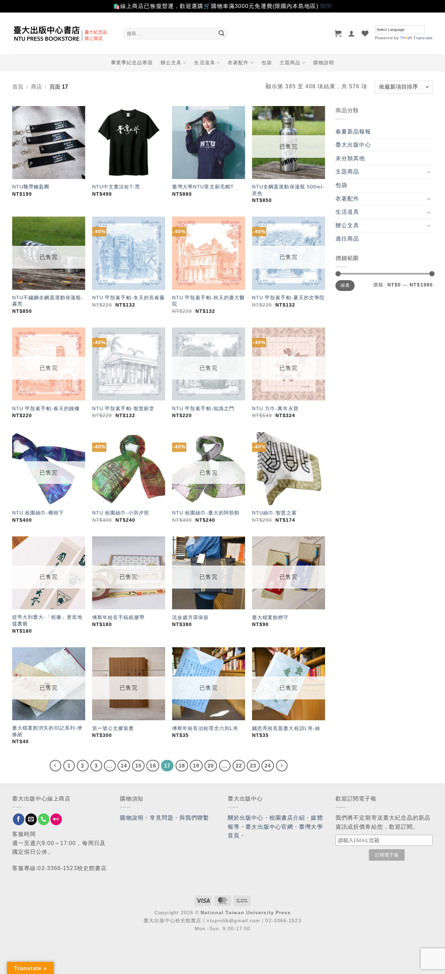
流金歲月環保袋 (190, 617)
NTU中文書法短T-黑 (116, 186)
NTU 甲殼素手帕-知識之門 (203, 408)
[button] (338, 33)
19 (196, 766)
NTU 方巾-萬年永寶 (275, 408)
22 (239, 766)
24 (268, 766)
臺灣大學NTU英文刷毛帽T (203, 186)
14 (124, 766)
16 (152, 766)
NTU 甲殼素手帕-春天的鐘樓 (46, 408)
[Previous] (56, 766)
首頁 (17, 87)
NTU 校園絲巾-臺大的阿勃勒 (206, 513)
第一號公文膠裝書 (113, 728)
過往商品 (347, 239)
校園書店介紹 (287, 818)
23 (253, 766)
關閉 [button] (326, 6)
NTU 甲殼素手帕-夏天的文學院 (288, 297)
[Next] (282, 766)
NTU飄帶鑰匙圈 (31, 186)
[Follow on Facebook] (18, 819)
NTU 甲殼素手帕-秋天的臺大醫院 (208, 301)
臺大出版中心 (353, 145)
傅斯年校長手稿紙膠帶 (118, 617)
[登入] (351, 33)
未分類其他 (350, 158)
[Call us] (43, 819)
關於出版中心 (246, 818)
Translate (423, 38)
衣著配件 (238, 62)
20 (211, 766)
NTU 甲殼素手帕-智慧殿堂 (123, 408)
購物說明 (323, 62)
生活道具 (204, 62)
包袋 (266, 62)
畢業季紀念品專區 (132, 62)
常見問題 (161, 818)
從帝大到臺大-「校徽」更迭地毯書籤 (47, 620)
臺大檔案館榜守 (270, 617)
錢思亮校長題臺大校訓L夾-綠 (286, 728)
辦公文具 (171, 62)
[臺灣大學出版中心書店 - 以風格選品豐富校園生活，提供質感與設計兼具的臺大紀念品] (62, 33)
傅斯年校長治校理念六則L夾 (205, 728)
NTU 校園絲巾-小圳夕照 (120, 513)
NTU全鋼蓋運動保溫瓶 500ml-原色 (288, 190)
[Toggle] (428, 172)
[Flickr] (56, 819)
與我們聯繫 (194, 818)
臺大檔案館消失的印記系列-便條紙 (47, 731)
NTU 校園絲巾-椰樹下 (38, 513)
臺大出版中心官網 (269, 827)
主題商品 (290, 62)
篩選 (345, 285)
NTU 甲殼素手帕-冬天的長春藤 (128, 297)
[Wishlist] (365, 33)
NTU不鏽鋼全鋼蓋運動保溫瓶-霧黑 (47, 301)
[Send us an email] (31, 819)
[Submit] (221, 33)
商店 (36, 87)
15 (138, 766)
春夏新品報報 (353, 132)
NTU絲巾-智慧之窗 (274, 513)
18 (182, 766)
